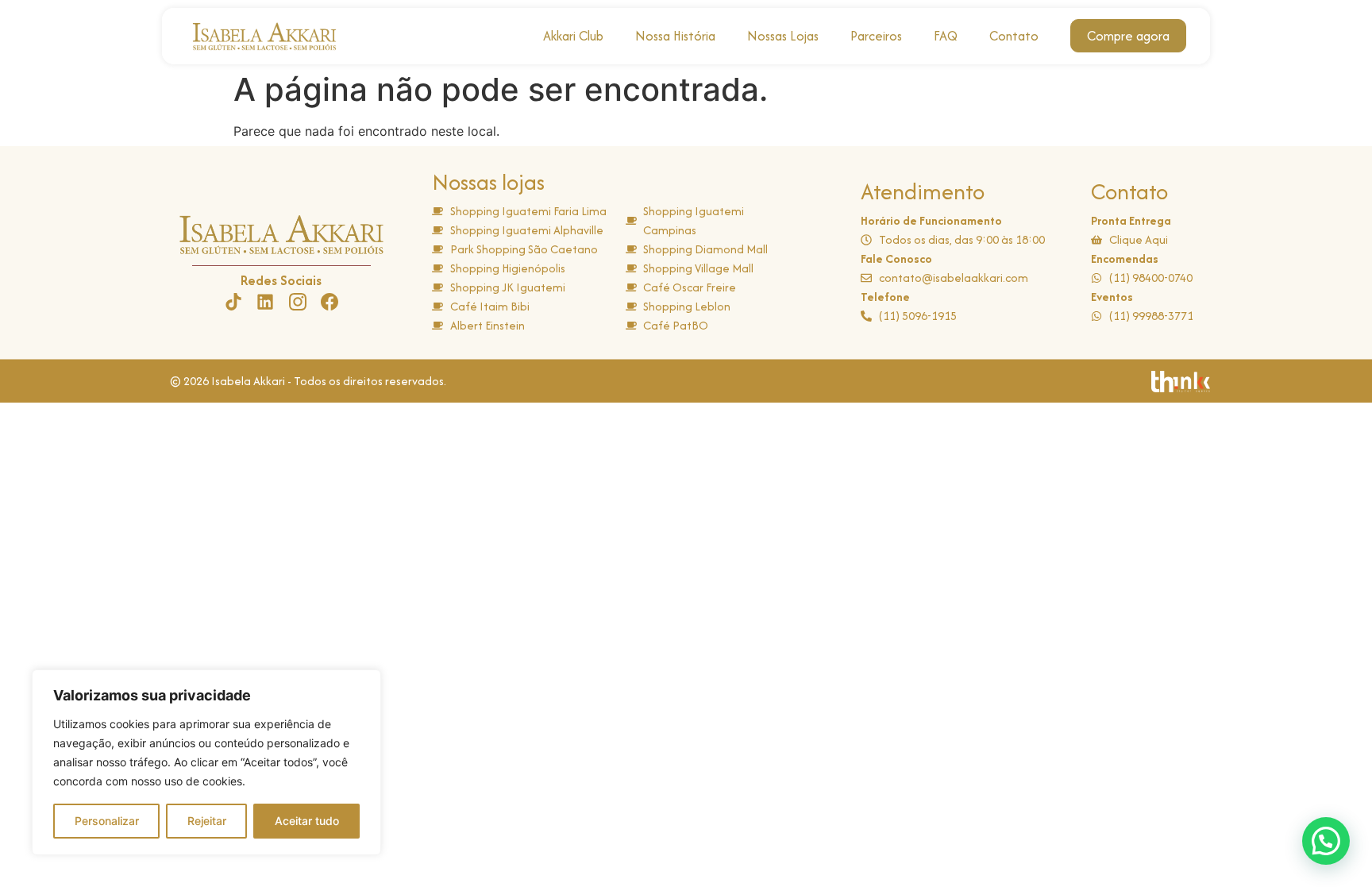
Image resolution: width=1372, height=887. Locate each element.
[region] (206, 762)
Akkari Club (573, 35)
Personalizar (107, 820)
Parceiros (876, 35)
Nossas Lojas (783, 35)
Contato (1014, 35)
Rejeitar (206, 820)
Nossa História (675, 35)
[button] (1326, 841)
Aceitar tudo (307, 820)
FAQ (946, 35)
